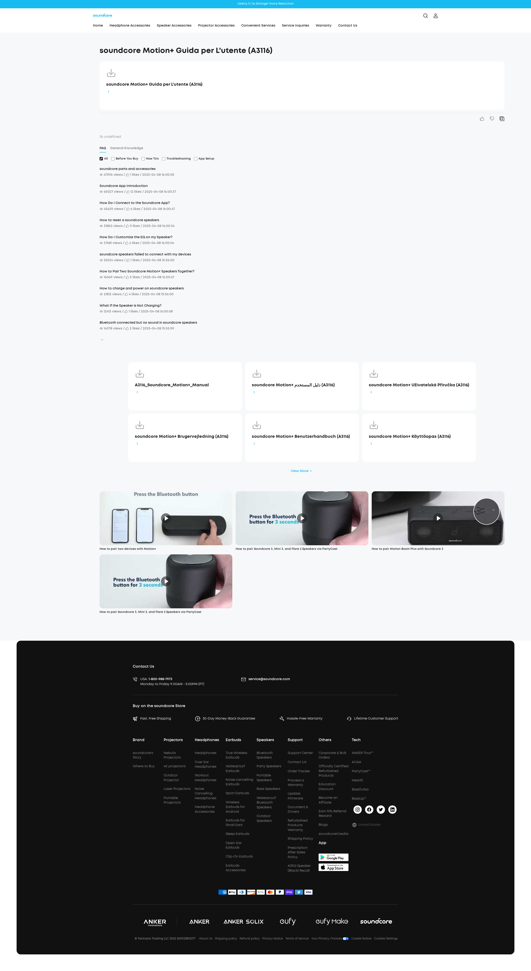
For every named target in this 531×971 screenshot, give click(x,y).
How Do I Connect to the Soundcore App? (135, 203)
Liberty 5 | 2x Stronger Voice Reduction (265, 4)
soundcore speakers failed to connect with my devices (145, 254)
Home (98, 25)
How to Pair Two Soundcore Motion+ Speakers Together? (147, 271)
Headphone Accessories (130, 25)
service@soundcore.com (269, 679)
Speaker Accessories (174, 25)
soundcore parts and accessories (128, 169)
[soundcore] (102, 15)
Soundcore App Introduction (124, 186)
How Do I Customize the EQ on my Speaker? (136, 237)
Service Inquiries (295, 25)
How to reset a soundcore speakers (129, 220)
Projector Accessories (216, 25)
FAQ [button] (103, 148)
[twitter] (381, 809)
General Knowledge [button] (126, 148)
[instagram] (357, 809)
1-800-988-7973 (160, 679)
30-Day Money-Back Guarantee (229, 718)
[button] (56, 48)
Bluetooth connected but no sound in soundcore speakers (148, 322)
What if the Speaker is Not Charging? (130, 305)
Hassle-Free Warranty (305, 718)
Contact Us (347, 25)
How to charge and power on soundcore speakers (142, 288)
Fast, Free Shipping (155, 718)
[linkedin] (392, 809)
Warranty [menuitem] (323, 25)
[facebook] (369, 809)
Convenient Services (258, 25)
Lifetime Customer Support (376, 718)
